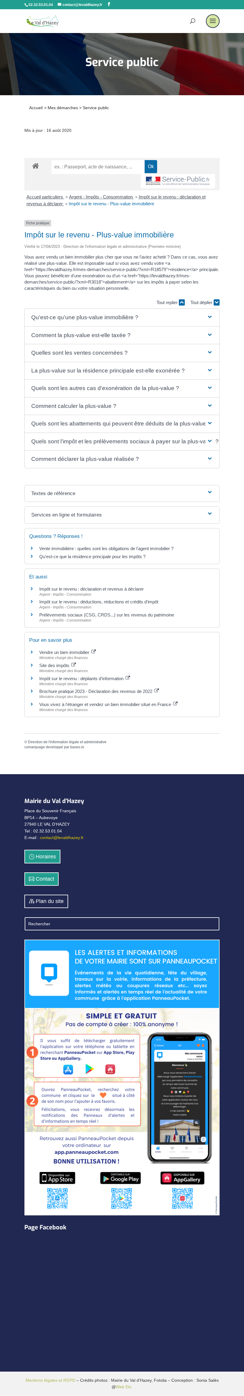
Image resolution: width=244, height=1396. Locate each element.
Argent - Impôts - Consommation (101, 196)
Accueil (36, 107)
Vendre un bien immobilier (64, 652)
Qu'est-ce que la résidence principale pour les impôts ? (92, 556)
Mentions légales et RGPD (50, 1380)
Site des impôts (55, 665)
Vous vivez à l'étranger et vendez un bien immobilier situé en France (105, 704)
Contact (45, 879)
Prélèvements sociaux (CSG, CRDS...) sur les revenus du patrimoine (106, 614)
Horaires (46, 857)
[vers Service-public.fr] (178, 181)
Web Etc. (124, 1386)
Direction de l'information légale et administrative (67, 742)
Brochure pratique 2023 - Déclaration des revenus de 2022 (96, 691)
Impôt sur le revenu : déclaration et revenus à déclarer (91, 588)
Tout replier (168, 302)
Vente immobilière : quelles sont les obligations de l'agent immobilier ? (106, 548)
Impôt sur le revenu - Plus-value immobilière (111, 203)
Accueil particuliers (45, 196)
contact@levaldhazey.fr (62, 837)
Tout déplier (202, 302)
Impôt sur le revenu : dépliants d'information (82, 678)
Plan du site (50, 901)
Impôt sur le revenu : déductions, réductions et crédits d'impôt (98, 601)
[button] (122, 317)
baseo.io (77, 747)
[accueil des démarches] (35, 165)
